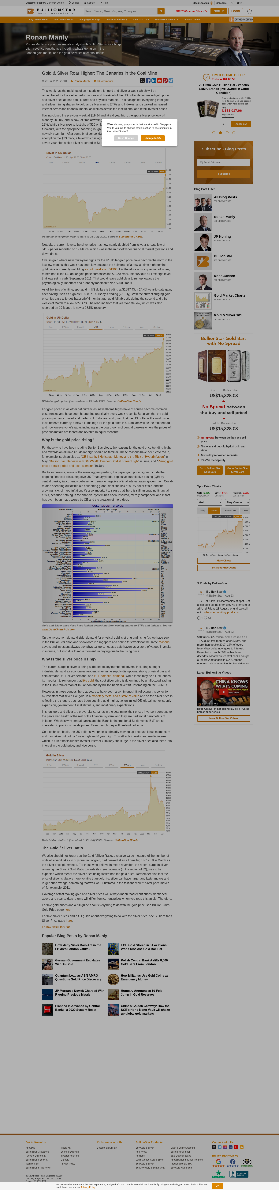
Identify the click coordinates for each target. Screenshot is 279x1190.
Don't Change (126, 138)
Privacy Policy (88, 1187)
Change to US (153, 138)
